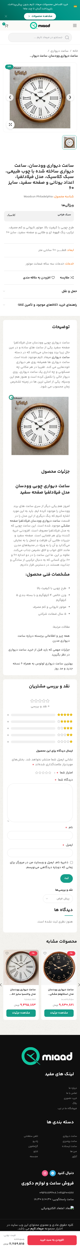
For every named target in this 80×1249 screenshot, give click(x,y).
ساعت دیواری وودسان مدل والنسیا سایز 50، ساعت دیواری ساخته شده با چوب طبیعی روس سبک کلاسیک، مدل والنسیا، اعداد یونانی (21, 992)
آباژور (74, 1157)
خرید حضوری (70, 1098)
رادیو (35, 1141)
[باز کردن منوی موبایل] (75, 25)
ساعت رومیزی (70, 1141)
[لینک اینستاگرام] (45, 1173)
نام (69, 827)
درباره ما (73, 1088)
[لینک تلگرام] (53, 1173)
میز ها (73, 1151)
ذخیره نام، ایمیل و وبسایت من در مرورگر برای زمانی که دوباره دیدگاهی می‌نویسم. (41, 865)
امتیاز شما (64, 772)
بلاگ (74, 1103)
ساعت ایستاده (69, 1146)
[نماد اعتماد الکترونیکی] (57, 1208)
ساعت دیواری (59, 51)
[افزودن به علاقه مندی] (44, 953)
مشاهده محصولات (42, 16)
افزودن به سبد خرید (52, 1240)
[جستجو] (67, 37)
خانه (75, 51)
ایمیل (67, 845)
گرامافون (33, 1146)
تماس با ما (71, 1093)
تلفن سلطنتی (31, 1136)
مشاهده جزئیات (59, 1013)
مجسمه (34, 1157)
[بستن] (6, 16)
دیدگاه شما (64, 779)
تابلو (35, 1151)
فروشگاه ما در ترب (67, 1108)
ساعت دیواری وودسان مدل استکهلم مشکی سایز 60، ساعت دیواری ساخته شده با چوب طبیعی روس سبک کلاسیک (61, 992)
